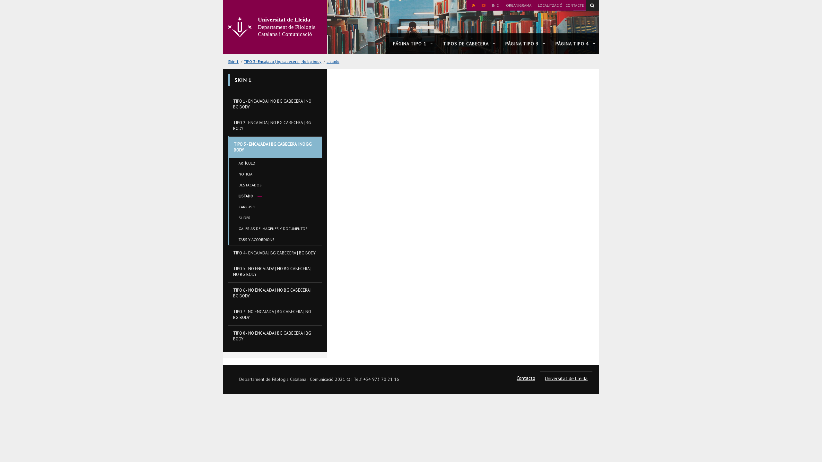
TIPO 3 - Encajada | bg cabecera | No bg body (282, 61)
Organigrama (518, 5)
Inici (496, 5)
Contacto (526, 378)
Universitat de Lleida (566, 378)
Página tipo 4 (572, 44)
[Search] (592, 5)
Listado (333, 61)
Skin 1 (233, 61)
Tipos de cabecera (466, 44)
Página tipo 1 (409, 44)
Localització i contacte (561, 5)
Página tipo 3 (522, 44)
